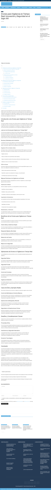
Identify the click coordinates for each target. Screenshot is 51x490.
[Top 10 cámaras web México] (3, 459)
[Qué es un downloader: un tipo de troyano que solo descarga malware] (37, 472)
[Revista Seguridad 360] (6, 4)
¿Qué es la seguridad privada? (28, 469)
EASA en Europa (8, 73)
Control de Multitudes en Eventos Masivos (10, 97)
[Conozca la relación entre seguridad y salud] (3, 455)
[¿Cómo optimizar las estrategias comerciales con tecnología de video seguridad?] (3, 449)
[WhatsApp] (9, 24)
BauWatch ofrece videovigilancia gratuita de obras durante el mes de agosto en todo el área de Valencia (44, 18)
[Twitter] (45, 0)
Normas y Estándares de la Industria (9, 70)
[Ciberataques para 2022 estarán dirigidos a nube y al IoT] (20, 450)
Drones (2, 11)
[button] (49, 7)
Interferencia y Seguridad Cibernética (9, 104)
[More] (14, 24)
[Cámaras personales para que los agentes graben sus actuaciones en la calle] (3, 445)
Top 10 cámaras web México (10, 458)
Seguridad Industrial (4, 424)
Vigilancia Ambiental (7, 94)
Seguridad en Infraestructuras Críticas (10, 100)
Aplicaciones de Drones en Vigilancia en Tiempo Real (11, 88)
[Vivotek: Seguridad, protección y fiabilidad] (37, 449)
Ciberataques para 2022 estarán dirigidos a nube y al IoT (27, 450)
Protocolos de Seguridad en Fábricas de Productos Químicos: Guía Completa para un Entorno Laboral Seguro (17, 374)
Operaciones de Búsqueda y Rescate (9, 98)
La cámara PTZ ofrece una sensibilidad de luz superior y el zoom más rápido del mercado (45, 445)
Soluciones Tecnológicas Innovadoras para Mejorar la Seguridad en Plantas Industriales (13, 376)
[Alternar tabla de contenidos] (2, 65)
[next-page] (3, 432)
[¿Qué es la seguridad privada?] (20, 470)
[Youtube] (48, 0)
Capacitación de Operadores (9, 77)
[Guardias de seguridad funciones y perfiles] (3, 464)
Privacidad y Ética (6, 103)
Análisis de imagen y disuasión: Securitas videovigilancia (9, 468)
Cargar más (42, 39)
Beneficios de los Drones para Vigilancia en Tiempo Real (12, 80)
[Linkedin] (46, 0)
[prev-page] (1, 432)
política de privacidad (20, 401)
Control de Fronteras (7, 92)
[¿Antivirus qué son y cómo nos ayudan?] (20, 455)
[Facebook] (43, 0)
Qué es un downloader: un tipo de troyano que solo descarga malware (45, 472)
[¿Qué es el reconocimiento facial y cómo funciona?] (37, 25)
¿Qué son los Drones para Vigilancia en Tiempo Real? (11, 69)
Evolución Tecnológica (7, 106)
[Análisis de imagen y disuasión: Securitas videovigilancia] (3, 468)
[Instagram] (49, 0)
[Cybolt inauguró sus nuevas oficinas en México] (37, 29)
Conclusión (4, 108)
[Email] (11, 24)
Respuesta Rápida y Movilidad (8, 83)
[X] (4, 24)
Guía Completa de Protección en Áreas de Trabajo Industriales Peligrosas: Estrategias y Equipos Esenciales (44, 461)
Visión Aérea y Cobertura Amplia (9, 81)
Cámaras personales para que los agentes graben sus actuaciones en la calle (11, 445)
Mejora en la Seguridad (7, 86)
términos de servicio (27, 401)
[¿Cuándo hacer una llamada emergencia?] (20, 466)
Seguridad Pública (7, 89)
